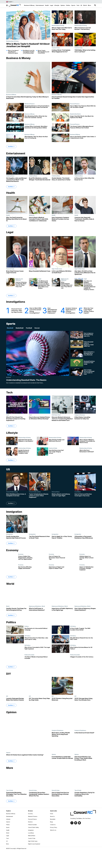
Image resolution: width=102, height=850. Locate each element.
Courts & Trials (56, 47)
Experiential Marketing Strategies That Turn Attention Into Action (16, 794)
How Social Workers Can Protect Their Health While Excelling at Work (83, 758)
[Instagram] (71, 822)
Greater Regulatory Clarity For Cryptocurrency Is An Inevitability (85, 794)
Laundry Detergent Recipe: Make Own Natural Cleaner (15, 699)
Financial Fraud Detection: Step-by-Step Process (16, 310)
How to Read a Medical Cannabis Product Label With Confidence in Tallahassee (38, 219)
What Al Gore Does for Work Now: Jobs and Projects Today (36, 638)
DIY (7, 696)
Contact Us (52, 824)
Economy (20, 554)
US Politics (73, 626)
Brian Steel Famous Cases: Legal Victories (15, 271)
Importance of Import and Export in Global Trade (56, 567)
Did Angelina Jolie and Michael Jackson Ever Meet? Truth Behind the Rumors (16, 179)
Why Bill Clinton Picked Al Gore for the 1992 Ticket (81, 638)
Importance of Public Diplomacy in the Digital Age (62, 609)
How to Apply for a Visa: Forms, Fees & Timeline (62, 537)
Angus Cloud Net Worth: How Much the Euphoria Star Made (81, 116)
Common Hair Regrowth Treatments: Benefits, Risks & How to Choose (84, 219)
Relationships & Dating (12, 41)
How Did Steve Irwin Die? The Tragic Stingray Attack (56, 452)
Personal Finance (74, 103)
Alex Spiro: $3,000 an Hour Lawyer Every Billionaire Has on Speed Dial (85, 272)
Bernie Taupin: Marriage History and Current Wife (43, 52)
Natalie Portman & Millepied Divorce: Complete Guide (23, 452)
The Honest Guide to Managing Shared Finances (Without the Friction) (81, 127)
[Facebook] (75, 822)
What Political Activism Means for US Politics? (81, 648)
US (7, 841)
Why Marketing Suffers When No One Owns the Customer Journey (36, 116)
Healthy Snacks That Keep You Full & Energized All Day (16, 609)
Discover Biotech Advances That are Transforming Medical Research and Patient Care (62, 418)
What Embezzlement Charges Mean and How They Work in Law (66, 285)
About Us (52, 816)
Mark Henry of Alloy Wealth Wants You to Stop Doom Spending (61, 734)
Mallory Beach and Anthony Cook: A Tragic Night (61, 494)
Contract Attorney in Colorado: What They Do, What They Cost (21, 284)
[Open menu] (7, 5)
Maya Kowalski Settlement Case (39, 271)
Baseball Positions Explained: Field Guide (89, 362)
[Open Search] (95, 5)
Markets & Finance (29, 103)
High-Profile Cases (57, 268)
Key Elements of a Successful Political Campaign (36, 629)
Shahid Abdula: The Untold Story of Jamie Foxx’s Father (61, 179)
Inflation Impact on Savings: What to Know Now (86, 558)
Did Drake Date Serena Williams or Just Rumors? (25, 440)
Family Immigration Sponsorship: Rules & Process (16, 537)
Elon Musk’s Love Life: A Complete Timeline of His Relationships (29, 52)
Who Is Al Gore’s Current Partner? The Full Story (83, 28)
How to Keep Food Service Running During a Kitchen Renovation (60, 794)
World (7, 606)
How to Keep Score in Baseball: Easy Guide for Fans (89, 372)
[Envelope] (79, 822)
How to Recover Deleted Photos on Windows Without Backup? (39, 418)
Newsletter (52, 819)
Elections (30, 822)
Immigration (9, 534)
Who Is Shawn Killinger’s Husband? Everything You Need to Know (87, 441)
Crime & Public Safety (12, 491)
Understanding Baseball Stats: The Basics (26, 380)
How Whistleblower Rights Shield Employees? (52, 310)
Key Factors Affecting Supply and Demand (24, 567)
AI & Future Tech (56, 415)
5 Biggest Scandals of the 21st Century (81, 657)
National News (56, 491)
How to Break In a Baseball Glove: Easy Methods (89, 353)
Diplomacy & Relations (35, 606)
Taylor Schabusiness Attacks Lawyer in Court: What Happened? (38, 495)
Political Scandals (29, 654)
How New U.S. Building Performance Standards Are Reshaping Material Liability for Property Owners (89, 285)
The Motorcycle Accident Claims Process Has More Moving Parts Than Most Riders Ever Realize (44, 284)
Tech (7, 415)
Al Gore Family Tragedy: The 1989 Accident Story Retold (80, 629)
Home (51, 813)
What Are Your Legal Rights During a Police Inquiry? (89, 310)
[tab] (10, 328)
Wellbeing (31, 215)
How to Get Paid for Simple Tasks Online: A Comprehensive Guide (83, 137)
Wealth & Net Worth (75, 114)
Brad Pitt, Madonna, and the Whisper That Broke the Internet (39, 179)
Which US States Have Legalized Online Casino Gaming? (24, 755)
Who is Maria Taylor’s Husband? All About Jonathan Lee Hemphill (28, 45)
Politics (27, 626)
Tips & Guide (9, 790)
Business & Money (11, 94)
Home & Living (33, 790)
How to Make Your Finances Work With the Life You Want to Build (83, 106)
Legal (39, 278)
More (11, 844)
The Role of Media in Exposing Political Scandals (36, 657)
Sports (7, 827)
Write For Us (53, 830)
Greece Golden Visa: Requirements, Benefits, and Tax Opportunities (25, 558)
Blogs (51, 822)
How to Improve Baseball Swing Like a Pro (88, 334)
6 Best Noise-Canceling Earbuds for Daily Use (82, 418)
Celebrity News (10, 176)
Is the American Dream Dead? (84, 733)
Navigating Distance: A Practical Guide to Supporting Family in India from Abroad (37, 106)
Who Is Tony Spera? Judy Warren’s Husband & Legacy (13, 52)
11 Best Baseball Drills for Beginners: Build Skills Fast (88, 344)
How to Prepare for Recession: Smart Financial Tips (57, 558)
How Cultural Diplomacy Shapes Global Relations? (85, 609)
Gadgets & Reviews (80, 415)
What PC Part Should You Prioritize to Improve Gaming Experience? (15, 418)
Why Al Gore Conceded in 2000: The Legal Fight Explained (37, 648)
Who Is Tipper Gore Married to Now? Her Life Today (62, 28)
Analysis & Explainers (57, 730)
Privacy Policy (53, 827)
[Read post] (15, 107)
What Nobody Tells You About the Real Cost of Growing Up (36, 137)
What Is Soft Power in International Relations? (37, 609)
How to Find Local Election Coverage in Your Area (83, 494)
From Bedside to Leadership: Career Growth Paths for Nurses (62, 757)
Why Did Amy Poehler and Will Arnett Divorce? (56, 440)
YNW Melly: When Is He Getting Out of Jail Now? (85, 51)
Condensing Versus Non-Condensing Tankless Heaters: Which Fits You (39, 794)
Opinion (8, 752)
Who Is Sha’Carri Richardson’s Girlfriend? (87, 451)
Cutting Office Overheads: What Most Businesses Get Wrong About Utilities (36, 127)
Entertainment (9, 816)
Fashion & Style (53, 448)
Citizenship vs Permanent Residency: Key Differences (84, 537)
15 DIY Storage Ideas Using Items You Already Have (83, 699)
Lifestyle (8, 819)
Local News (78, 491)
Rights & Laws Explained (19, 279)
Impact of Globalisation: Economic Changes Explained (87, 568)
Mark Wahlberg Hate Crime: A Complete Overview (16, 494)
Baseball (8, 377)
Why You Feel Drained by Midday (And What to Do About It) (16, 219)
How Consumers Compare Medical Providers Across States (60, 219)
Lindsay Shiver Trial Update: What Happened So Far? (61, 51)
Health (8, 215)
